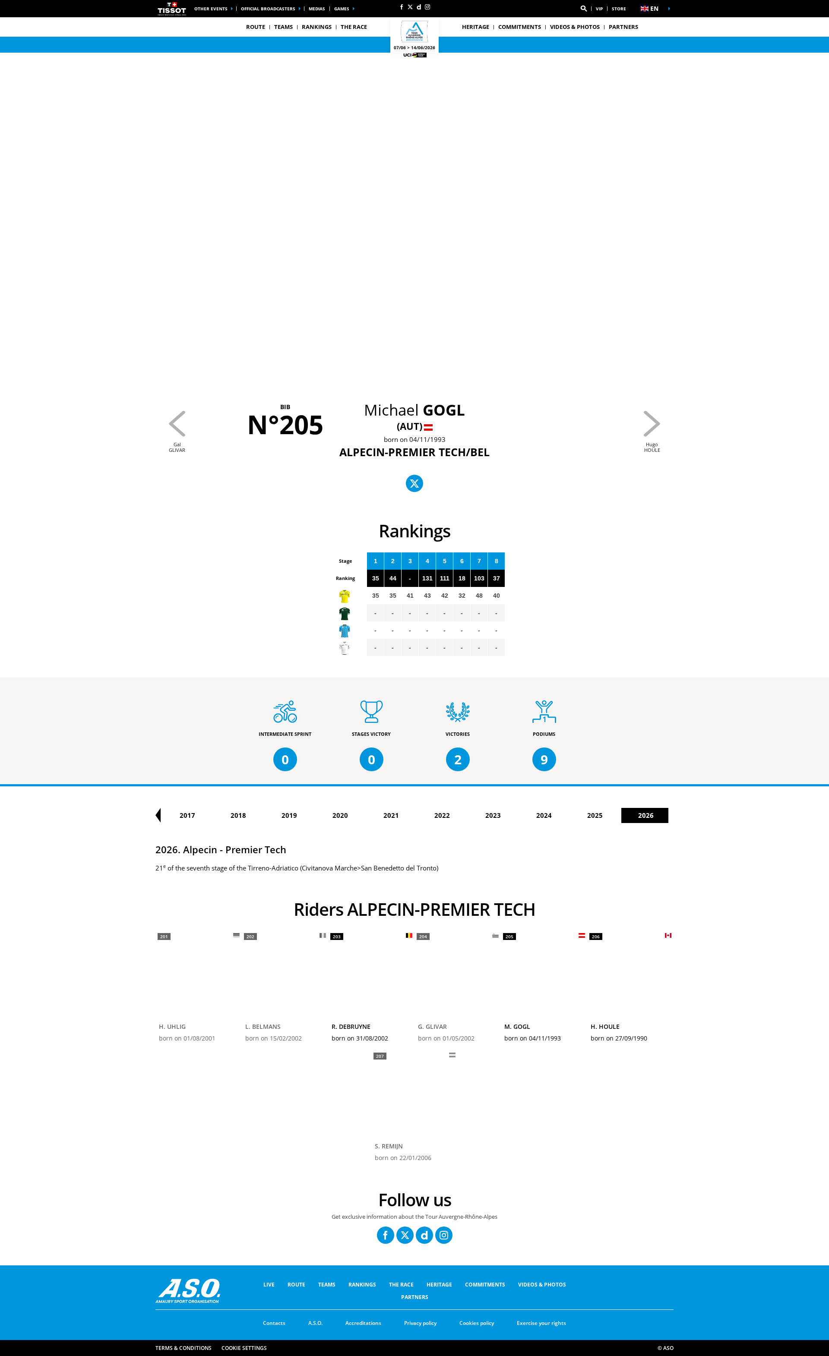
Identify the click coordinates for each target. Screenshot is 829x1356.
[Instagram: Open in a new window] (427, 6)
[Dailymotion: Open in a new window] (418, 6)
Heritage (439, 1284)
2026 (646, 815)
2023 (493, 815)
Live (269, 1284)
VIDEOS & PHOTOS (575, 27)
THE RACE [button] (354, 27)
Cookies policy (476, 1323)
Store (619, 9)
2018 (238, 815)
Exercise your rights (541, 1323)
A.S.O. (315, 1323)
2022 (442, 815)
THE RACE (401, 1284)
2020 (340, 815)
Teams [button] (283, 27)
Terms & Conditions (183, 1348)
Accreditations (363, 1323)
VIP (599, 9)
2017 (187, 815)
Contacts (274, 1323)
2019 (289, 815)
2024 (544, 815)
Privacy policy (420, 1323)
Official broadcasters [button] (268, 9)
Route (296, 1284)
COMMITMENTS (519, 27)
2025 (595, 815)
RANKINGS (317, 27)
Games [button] (341, 9)
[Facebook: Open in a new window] (401, 6)
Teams (326, 1284)
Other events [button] (211, 9)
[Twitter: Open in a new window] (410, 6)
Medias (317, 9)
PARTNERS (623, 27)
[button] (583, 8)
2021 (391, 815)
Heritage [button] (475, 27)
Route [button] (255, 27)
